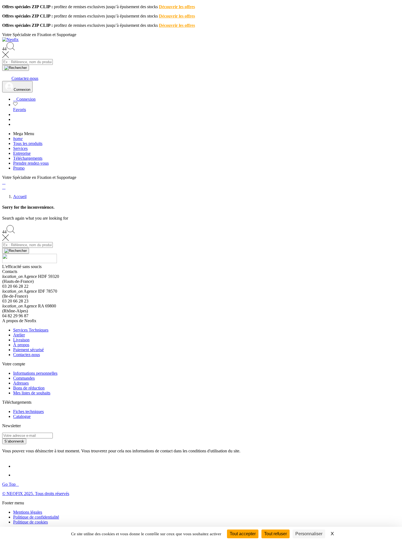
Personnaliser (308, 533)
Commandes (24, 378)
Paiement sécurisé (28, 349)
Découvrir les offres (177, 6)
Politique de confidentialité (36, 517)
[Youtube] (18, 475)
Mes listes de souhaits (31, 393)
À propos (21, 344)
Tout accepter (243, 533)
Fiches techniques (28, 411)
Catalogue (22, 416)
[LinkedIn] (18, 466)
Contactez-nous (26, 354)
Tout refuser (275, 533)
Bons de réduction (29, 388)
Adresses (21, 383)
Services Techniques (30, 330)
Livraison (21, 340)
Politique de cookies (30, 522)
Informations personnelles (35, 373)
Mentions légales (27, 512)
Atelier (19, 335)
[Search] (15, 68)
